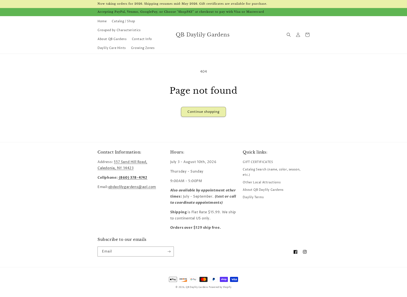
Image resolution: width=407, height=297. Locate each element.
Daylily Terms (253, 197)
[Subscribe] (169, 252)
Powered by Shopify (220, 287)
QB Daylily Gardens (197, 287)
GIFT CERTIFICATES (258, 162)
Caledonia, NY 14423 (116, 168)
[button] (288, 34)
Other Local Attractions (262, 182)
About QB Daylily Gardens (263, 190)
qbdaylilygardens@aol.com (132, 187)
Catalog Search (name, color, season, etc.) (272, 172)
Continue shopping (203, 112)
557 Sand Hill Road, (130, 162)
